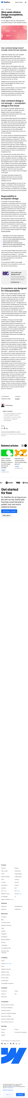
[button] (25, 2)
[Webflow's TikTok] (19, 1043)
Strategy (8, 9)
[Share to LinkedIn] (7, 428)
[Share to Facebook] (4, 428)
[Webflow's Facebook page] (10, 1043)
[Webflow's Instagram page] (16, 1043)
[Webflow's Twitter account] (8, 1043)
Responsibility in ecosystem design (12, 417)
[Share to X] (2, 428)
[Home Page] (5, 2)
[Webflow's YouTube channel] (5, 1043)
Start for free (19, 2)
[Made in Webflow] (2, 1043)
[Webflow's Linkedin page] (13, 1043)
